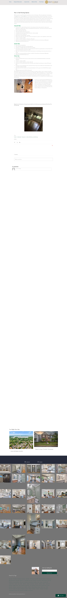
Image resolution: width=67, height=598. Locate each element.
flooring (39, 587)
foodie (42, 587)
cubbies (43, 583)
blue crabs (49, 580)
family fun (26, 587)
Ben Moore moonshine (21, 578)
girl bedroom (22, 588)
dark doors (10, 585)
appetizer (21, 580)
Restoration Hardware (42, 578)
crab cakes (36, 583)
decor (17, 585)
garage (18, 588)
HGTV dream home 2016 (34, 578)
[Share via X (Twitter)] (17, 142)
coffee (21, 583)
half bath (30, 588)
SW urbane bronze (12, 580)
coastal (16, 583)
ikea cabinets (30, 590)
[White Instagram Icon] (25, 462)
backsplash (27, 580)
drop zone (10, 587)
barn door (31, 580)
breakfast (35, 582)
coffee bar (24, 583)
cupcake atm (48, 583)
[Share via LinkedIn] (19, 142)
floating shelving (34, 587)
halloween (33, 588)
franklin (47, 587)
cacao (38, 582)
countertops (32, 583)
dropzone (14, 587)
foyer (44, 587)
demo (20, 585)
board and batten (16, 582)
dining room (27, 585)
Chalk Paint (27, 578)
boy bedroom (30, 582)
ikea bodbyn (26, 590)
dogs (37, 585)
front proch (11, 588)
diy (30, 585)
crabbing (40, 583)
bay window (39, 580)
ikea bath (21, 590)
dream (48, 585)
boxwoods (26, 582)
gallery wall (15, 588)
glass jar (26, 588)
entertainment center (20, 587)
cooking (28, 583)
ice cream (15, 590)
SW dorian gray (48, 578)
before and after (44, 580)
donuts (39, 585)
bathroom (34, 580)
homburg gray (11, 590)
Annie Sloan (15, 578)
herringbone (46, 588)
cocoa (18, 583)
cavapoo (41, 582)
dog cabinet (34, 585)
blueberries (11, 582)
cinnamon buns (11, 583)
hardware (37, 588)
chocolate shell (45, 582)
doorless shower (44, 585)
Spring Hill (17, 580)
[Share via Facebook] (14, 142)
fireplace (29, 587)
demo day (23, 585)
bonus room (22, 582)
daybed (14, 585)
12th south (10, 578)
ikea (18, 590)
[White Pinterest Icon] (38, 462)
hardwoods (41, 588)
